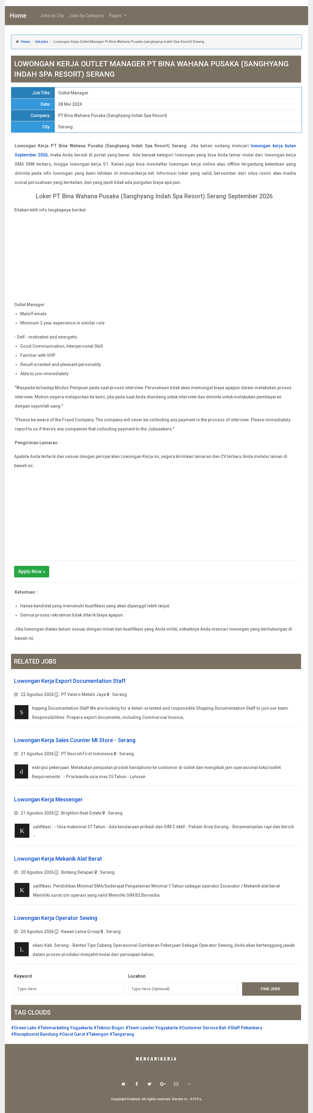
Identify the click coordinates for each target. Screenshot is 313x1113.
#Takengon (97, 1034)
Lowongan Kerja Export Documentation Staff (70, 681)
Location (136, 976)
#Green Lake (23, 1027)
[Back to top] (189, 1084)
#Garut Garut (72, 1034)
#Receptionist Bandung (34, 1034)
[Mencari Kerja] (156, 1059)
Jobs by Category (86, 15)
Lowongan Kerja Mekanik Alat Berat (58, 858)
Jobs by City (52, 15)
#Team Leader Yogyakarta (151, 1027)
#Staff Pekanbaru (244, 1027)
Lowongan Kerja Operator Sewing (55, 918)
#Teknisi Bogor (109, 1027)
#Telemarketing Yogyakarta (65, 1027)
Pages (116, 15)
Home (18, 15)
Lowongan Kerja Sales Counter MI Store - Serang (74, 740)
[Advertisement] (156, 257)
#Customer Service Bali (202, 1027)
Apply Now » (31, 571)
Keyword (23, 976)
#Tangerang (121, 1034)
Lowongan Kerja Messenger (48, 799)
